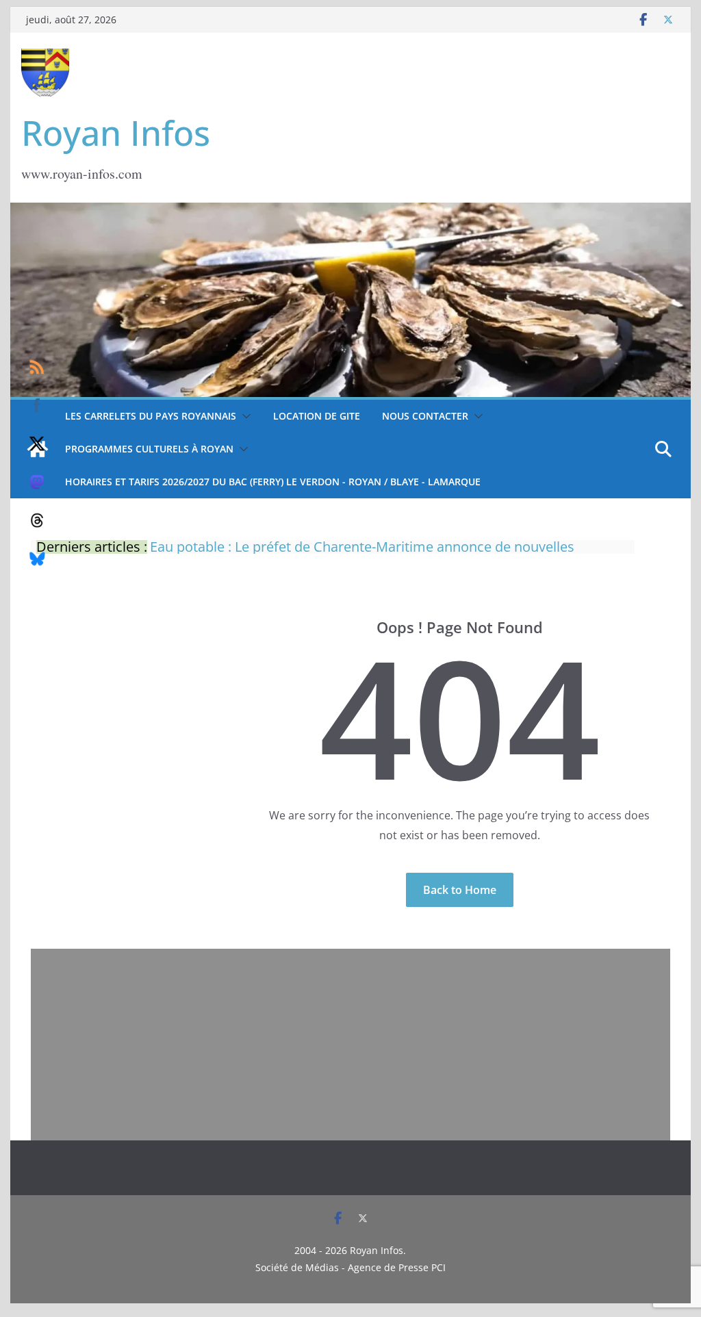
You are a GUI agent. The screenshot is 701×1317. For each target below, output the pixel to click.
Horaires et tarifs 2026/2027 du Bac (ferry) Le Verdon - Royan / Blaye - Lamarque (273, 481)
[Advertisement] (350, 1044)
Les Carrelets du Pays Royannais (150, 415)
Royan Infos (115, 133)
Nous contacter (425, 415)
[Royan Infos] (350, 210)
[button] (243, 416)
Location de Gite (316, 415)
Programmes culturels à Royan (149, 448)
